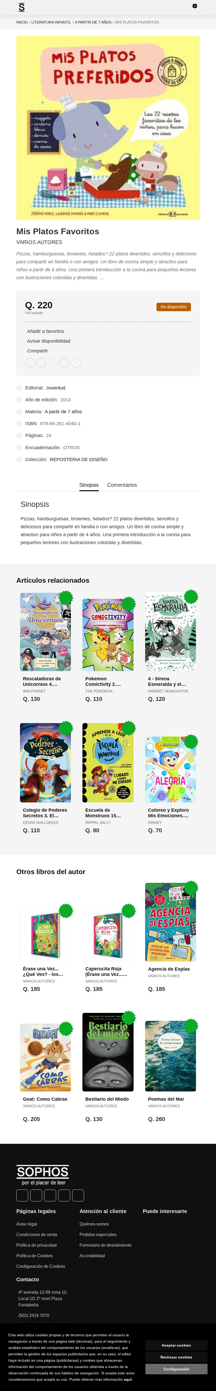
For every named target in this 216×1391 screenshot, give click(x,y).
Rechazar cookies (176, 1357)
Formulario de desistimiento (105, 1245)
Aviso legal (26, 1224)
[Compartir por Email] (64, 363)
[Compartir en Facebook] (30, 363)
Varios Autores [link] (39, 242)
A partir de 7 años (93, 22)
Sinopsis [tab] (89, 485)
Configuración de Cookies (40, 1266)
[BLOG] (78, 1195)
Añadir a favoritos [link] (45, 331)
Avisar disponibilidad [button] (48, 341)
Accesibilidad (92, 1256)
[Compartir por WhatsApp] (53, 363)
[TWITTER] (36, 1195)
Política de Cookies (34, 1256)
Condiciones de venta (36, 1234)
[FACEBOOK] (22, 1195)
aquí (128, 1379)
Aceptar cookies (176, 1345)
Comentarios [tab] (122, 485)
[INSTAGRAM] (50, 1195)
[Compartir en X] (41, 363)
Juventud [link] (55, 388)
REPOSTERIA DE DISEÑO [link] (78, 459)
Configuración (176, 1369)
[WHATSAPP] (64, 1195)
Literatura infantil (51, 22)
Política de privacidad (36, 1245)
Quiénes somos (94, 1224)
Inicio (22, 22)
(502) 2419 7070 (33, 1315)
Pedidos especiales (98, 1234)
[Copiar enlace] (76, 363)
